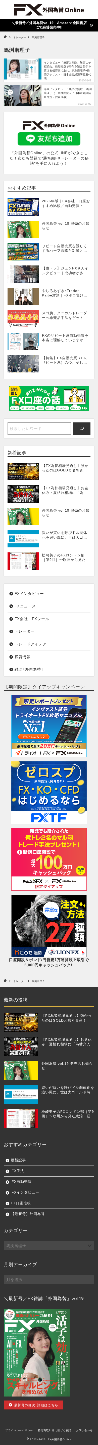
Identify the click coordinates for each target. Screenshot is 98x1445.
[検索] (82, 428)
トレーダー (25, 631)
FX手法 (18, 1171)
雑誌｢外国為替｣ (29, 669)
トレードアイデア (31, 644)
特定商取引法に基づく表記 (54, 1430)
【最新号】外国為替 (28, 1214)
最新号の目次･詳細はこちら (35, 1405)
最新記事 (18, 1160)
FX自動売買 (22, 1182)
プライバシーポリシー (19, 1430)
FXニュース (25, 606)
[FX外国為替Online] (49, 14)
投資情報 (23, 657)
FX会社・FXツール (32, 619)
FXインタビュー (29, 593)
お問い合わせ (84, 1430)
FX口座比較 (21, 1203)
